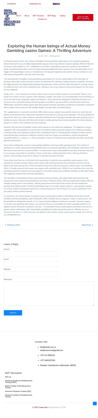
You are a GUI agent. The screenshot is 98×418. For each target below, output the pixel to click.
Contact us (42, 19)
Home (18, 16)
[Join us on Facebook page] (52, 3)
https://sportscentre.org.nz (37, 64)
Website (7, 269)
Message (8, 279)
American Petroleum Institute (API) (18, 391)
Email (6, 259)
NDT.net (8, 377)
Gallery (62, 16)
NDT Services (38, 16)
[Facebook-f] (6, 347)
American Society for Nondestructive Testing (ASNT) (18, 381)
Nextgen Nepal (53, 407)
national (14, 90)
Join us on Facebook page (56, 4)
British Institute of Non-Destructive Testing (18, 387)
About (26, 16)
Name (7, 249)
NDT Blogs (51, 16)
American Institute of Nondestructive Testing (18, 396)
